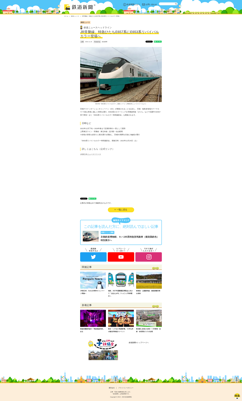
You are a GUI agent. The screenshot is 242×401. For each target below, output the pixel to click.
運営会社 (112, 388)
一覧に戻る (122, 209)
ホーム (66, 16)
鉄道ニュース (75, 16)
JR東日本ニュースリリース (90, 154)
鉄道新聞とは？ (133, 4)
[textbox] (168, 3)
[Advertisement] (121, 174)
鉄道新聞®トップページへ (139, 343)
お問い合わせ (151, 4)
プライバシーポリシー (125, 388)
